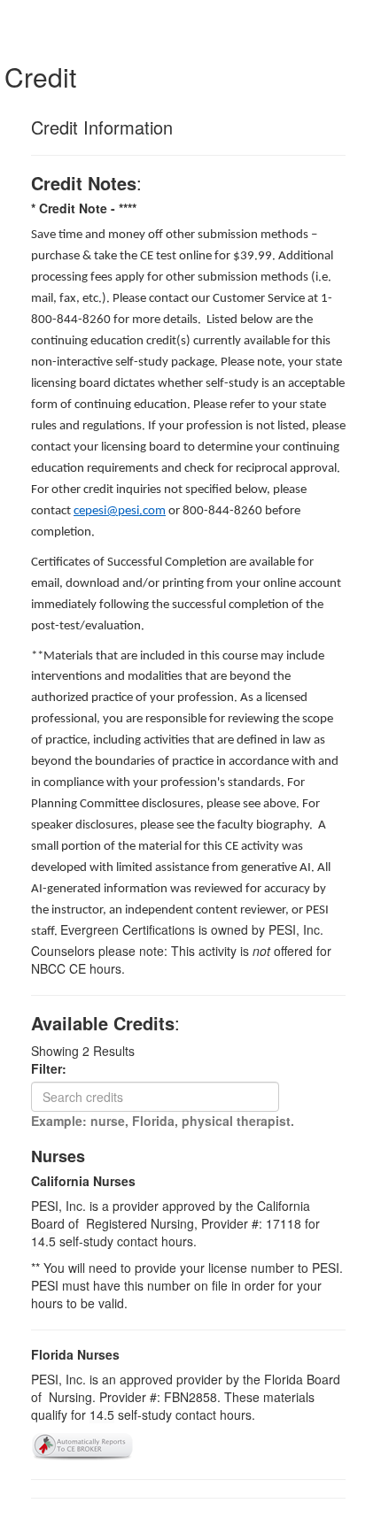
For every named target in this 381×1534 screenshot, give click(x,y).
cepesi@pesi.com (120, 511)
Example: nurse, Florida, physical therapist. (162, 1120)
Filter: (54, 1068)
